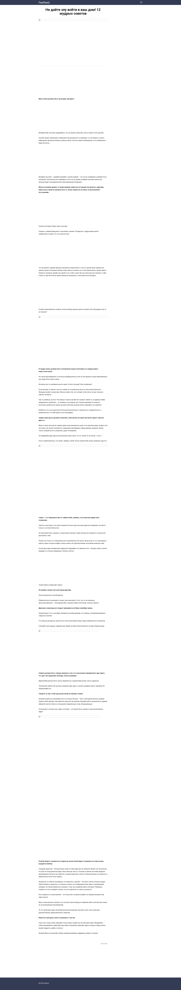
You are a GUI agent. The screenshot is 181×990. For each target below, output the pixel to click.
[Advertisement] (73, 82)
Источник (104, 943)
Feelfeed (44, 2)
